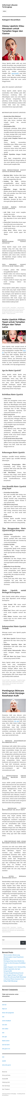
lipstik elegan (8, 681)
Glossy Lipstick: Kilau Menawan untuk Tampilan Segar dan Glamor (13, 30)
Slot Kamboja (6, 1085)
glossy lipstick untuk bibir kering (16, 309)
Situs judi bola (6, 1075)
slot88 (4, 1061)
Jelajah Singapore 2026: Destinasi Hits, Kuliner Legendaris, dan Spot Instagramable (15, 969)
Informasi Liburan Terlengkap (10, 6)
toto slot (4, 1024)
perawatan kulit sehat (15, 928)
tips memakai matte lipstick (16, 683)
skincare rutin (13, 930)
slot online (5, 1028)
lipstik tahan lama (16, 681)
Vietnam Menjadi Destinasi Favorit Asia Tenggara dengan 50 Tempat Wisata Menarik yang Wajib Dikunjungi (15, 975)
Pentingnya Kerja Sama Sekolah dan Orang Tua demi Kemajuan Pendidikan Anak (15, 963)
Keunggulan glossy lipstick (8, 310)
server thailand (6, 1020)
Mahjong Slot (6, 1082)
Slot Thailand (6, 1089)
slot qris (16, 721)
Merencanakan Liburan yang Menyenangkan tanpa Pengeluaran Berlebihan (14, 957)
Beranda (4, 1071)
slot (3, 1016)
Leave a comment (11, 313)
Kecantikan (13, 307)
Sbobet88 (5, 1078)
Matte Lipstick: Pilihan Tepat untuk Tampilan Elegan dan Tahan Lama (13, 323)
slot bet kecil (5, 1044)
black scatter (5, 1040)
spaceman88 (15, 73)
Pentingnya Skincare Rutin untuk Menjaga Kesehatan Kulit (13, 693)
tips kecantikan (20, 930)
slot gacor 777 (6, 1048)
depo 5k (4, 1008)
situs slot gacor (6, 1065)
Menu (4, 11)
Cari (3, 940)
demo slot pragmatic (8, 1012)
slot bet (4, 1004)
